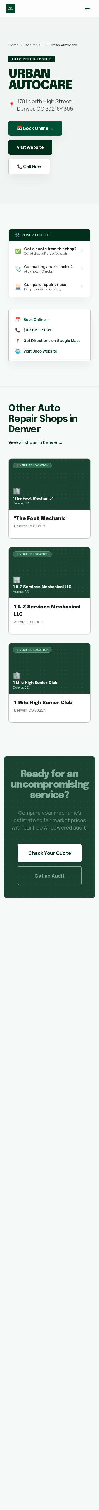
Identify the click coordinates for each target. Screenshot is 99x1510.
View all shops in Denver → (35, 442)
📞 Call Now (29, 166)
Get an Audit (50, 876)
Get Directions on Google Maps (52, 340)
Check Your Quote (49, 853)
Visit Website (30, 147)
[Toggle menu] (87, 8)
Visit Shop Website (40, 351)
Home (13, 44)
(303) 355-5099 (37, 329)
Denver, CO (34, 44)
